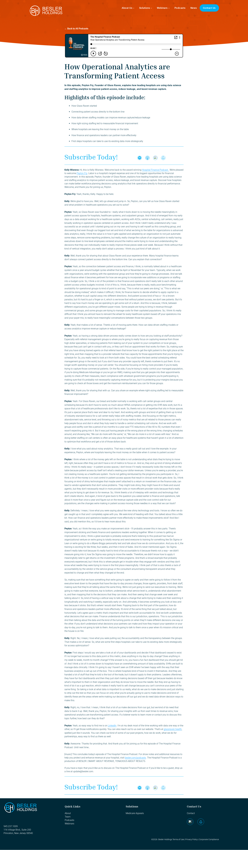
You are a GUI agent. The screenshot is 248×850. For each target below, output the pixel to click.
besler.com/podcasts (135, 757)
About (68, 813)
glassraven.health (173, 729)
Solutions (144, 7)
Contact (191, 813)
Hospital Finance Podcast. (155, 169)
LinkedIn (112, 725)
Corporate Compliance (209, 839)
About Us (127, 7)
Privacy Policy (191, 839)
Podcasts (180, 7)
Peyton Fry (82, 173)
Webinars (162, 7)
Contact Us (209, 7)
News (193, 7)
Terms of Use (178, 839)
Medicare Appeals (135, 813)
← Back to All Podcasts (76, 28)
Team (68, 816)
